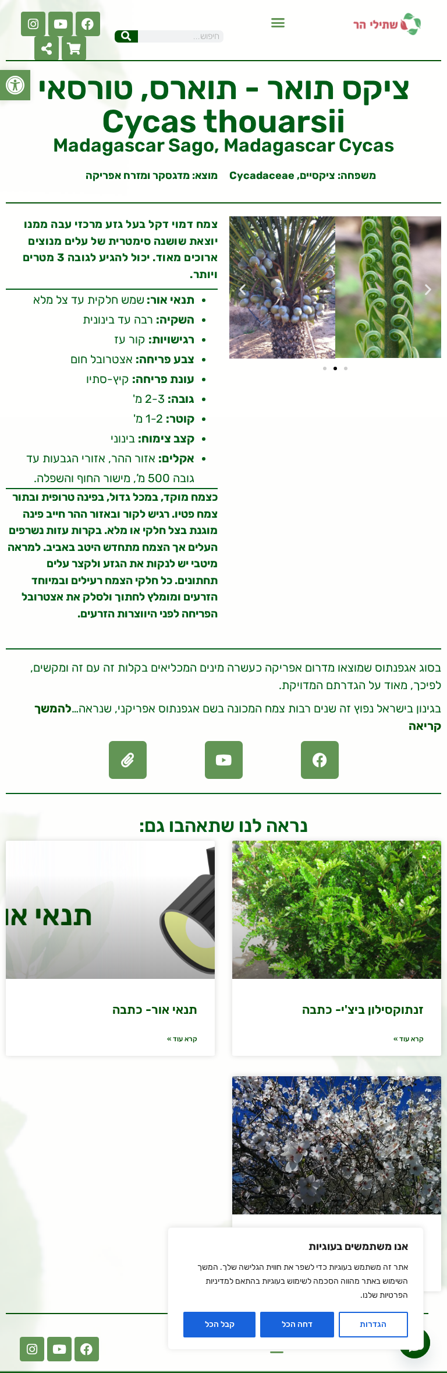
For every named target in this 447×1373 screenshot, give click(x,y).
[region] (296, 1288)
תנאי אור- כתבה (154, 1009)
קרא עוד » (408, 1039)
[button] (15, 85)
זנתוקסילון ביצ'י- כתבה (363, 1009)
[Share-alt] (46, 48)
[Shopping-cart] (74, 48)
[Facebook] (88, 24)
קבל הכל (220, 1324)
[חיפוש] (126, 36)
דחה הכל (297, 1324)
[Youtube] (60, 24)
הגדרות (373, 1324)
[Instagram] (33, 24)
